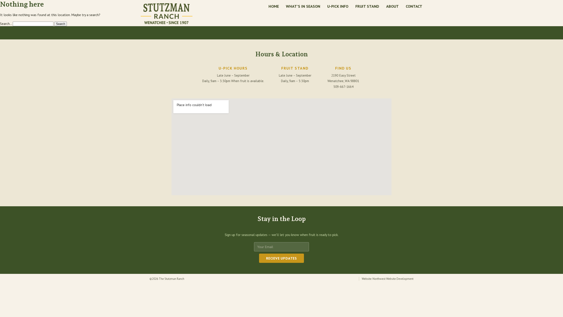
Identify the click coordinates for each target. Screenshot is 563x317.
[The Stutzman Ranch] (166, 13)
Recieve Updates (281, 258)
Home (274, 6)
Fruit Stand (367, 6)
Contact (414, 6)
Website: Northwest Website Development (387, 279)
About (392, 6)
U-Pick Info (337, 6)
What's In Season (303, 6)
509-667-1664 (343, 87)
